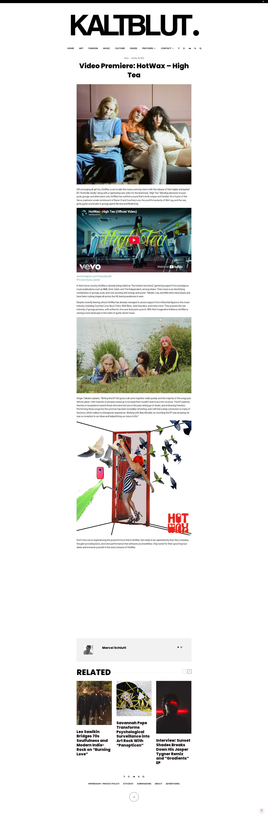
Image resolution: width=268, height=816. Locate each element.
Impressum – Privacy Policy (103, 783)
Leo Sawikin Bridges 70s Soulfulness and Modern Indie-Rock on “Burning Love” (93, 743)
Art (81, 48)
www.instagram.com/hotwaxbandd (94, 276)
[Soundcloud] (190, 48)
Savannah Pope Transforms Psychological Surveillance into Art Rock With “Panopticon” (133, 734)
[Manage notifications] (261, 810)
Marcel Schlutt (114, 648)
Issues (133, 48)
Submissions (144, 783)
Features (147, 48)
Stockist (128, 783)
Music (106, 48)
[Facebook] (178, 48)
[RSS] (195, 48)
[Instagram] (184, 48)
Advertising (173, 783)
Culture (120, 48)
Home (70, 48)
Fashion (93, 48)
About (158, 783)
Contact (166, 48)
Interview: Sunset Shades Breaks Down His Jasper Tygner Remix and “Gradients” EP (173, 751)
